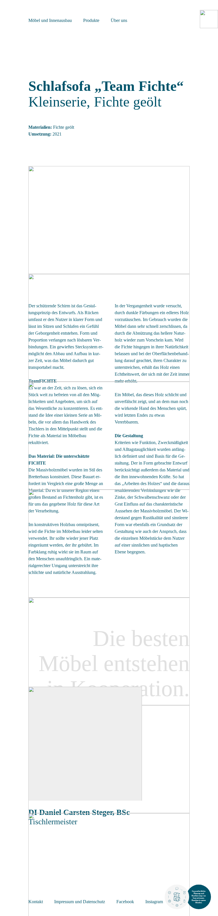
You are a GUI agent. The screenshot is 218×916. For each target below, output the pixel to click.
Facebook (125, 901)
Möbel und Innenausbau (50, 20)
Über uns (119, 20)
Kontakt (35, 901)
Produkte (91, 20)
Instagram (154, 901)
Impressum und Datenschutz (79, 901)
